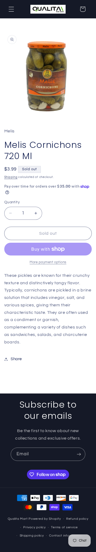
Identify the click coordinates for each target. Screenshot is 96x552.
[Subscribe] (79, 454)
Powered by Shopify (45, 518)
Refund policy (77, 518)
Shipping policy (32, 535)
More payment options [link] (48, 262)
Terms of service (64, 527)
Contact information (65, 535)
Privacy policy (34, 527)
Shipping (11, 177)
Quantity (12, 202)
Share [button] (16, 359)
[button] (11, 9)
